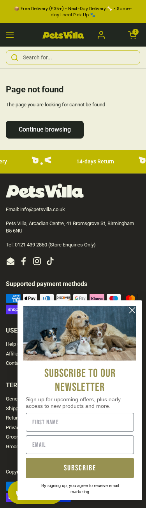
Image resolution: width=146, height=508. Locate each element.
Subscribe (80, 468)
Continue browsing (45, 129)
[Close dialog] (132, 310)
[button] (132, 35)
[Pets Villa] (63, 35)
